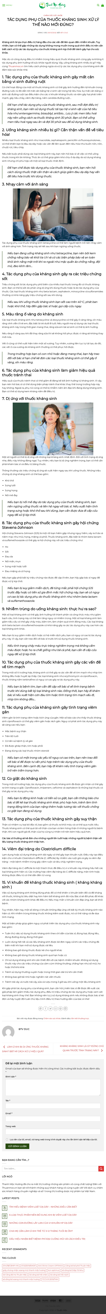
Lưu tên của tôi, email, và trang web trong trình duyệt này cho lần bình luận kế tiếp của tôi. (53, 1139)
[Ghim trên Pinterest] (60, 1008)
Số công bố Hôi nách (59, 1275)
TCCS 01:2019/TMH (50, 1279)
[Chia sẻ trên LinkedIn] (65, 1008)
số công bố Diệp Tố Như (72, 1270)
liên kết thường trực (80, 1018)
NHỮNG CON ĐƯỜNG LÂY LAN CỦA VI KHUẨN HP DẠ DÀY (41, 1223)
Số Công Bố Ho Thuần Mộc (15, 1275)
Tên (8, 1100)
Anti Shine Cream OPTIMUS (50, 1266)
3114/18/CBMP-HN (11, 1266)
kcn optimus (53, 1270)
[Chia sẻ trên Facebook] (45, 1008)
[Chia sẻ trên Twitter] (50, 1008)
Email (9, 1113)
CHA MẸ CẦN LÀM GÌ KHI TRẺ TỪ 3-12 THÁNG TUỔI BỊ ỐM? (41, 1231)
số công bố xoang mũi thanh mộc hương (21, 1279)
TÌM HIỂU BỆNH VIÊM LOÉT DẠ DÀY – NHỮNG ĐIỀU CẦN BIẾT (43, 1207)
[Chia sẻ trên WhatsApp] (40, 1008)
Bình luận (11, 1076)
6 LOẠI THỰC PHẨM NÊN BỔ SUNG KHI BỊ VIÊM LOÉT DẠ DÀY (43, 1215)
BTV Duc (64, 33)
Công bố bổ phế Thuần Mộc (77, 1266)
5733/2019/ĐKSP (28, 1266)
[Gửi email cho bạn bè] (55, 1008)
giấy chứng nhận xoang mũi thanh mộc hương (24, 1270)
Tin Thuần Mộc (53, 1306)
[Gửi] (101, 1168)
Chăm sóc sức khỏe (53, 15)
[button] (7, 5)
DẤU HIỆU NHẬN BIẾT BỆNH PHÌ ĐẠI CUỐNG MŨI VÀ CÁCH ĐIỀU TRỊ (47, 1239)
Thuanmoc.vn (15, 66)
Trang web (11, 1126)
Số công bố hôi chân (38, 1275)
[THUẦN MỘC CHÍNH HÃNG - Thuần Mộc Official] (53, 5)
